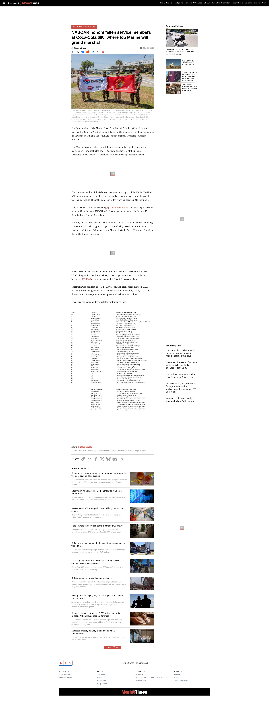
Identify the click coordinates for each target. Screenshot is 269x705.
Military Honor (237, 3)
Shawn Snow (80, 48)
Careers (177, 677)
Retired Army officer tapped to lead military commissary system (98, 509)
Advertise (139, 674)
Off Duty (207, 3)
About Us (177, 674)
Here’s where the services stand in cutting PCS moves (97, 526)
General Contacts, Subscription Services (152, 677)
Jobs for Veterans (181, 681)
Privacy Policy (64, 674)
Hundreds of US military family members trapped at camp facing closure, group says (180, 353)
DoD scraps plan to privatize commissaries (91, 578)
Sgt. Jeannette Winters (118, 207)
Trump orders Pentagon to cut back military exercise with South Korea (189, 88)
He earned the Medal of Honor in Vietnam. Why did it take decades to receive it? (181, 365)
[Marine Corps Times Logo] (30, 3)
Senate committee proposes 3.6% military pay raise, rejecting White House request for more (96, 614)
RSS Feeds (101, 681)
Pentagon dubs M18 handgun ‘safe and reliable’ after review (180, 399)
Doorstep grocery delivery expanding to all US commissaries (93, 632)
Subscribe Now (260, 3)
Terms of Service (65, 677)
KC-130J (86, 279)
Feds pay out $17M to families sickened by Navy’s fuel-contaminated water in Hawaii (97, 561)
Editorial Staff (141, 681)
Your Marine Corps (84, 27)
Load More (113, 647)
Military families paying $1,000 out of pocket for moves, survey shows (97, 596)
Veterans (248, 3)
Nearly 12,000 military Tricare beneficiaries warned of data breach (96, 492)
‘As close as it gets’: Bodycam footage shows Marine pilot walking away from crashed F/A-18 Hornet (181, 387)
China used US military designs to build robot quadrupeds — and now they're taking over (180, 51)
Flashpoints (178, 3)
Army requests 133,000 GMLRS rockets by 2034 (188, 62)
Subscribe (101, 674)
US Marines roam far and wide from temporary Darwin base (180, 375)
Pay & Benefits (166, 3)
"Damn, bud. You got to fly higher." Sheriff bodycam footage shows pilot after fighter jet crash (189, 76)
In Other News (79, 468)
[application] (182, 38)
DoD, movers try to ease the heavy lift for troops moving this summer (98, 544)
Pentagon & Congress (193, 3)
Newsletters (102, 677)
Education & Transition (221, 3)
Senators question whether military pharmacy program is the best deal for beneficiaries (98, 474)
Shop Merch (102, 684)
